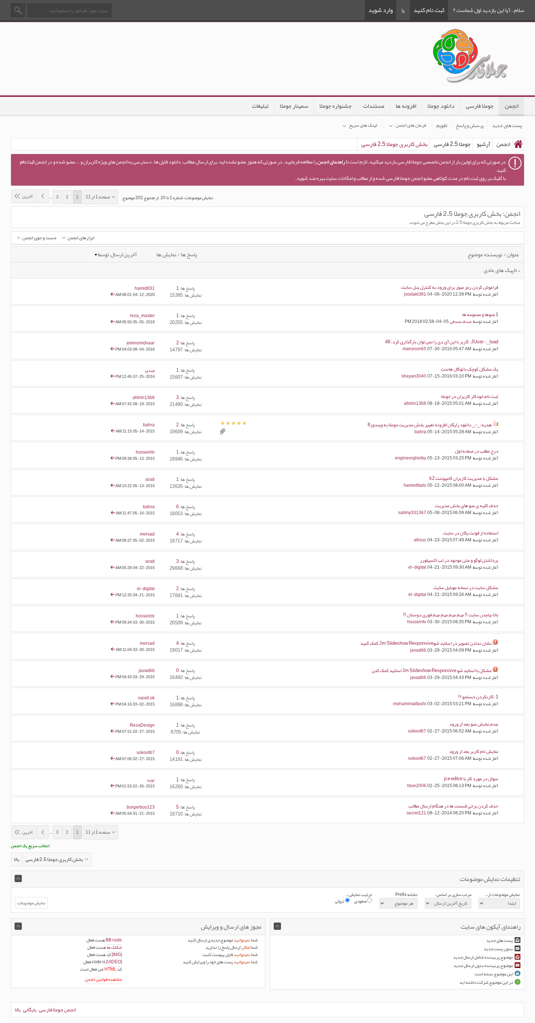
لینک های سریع (363, 125)
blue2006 (416, 785)
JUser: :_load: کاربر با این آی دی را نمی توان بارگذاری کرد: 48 (441, 342)
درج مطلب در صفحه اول (476, 451)
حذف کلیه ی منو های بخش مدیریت (466, 505)
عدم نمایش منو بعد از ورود (473, 724)
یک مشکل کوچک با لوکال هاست (469, 369)
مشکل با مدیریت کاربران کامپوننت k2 (463, 478)
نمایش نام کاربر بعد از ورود (473, 751)
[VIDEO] (114, 961)
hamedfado (415, 485)
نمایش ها (166, 254)
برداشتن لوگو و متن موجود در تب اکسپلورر (459, 560)
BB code (114, 940)
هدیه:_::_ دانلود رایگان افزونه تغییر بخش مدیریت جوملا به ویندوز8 (430, 425)
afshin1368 (415, 403)
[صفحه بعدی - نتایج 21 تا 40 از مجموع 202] (43, 196)
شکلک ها (114, 947)
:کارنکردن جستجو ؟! (476, 697)
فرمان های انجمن (411, 125)
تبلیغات (260, 106)
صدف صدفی (460, 321)
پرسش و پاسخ (470, 125)
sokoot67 (417, 731)
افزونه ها (406, 106)
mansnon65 (414, 348)
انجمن (512, 106)
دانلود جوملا (441, 106)
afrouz (420, 540)
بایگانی (29, 1009)
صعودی (360, 901)
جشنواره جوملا (336, 106)
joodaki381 (415, 294)
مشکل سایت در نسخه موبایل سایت (465, 587)
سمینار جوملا (294, 106)
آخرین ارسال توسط (117, 254)
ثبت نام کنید (428, 10)
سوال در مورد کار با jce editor (471, 778)
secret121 (416, 813)
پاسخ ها (189, 254)
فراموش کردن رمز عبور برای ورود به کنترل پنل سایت (449, 287)
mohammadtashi (409, 703)
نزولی (340, 901)
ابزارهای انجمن (80, 238)
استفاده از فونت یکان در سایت (470, 533)
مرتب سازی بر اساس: (453, 894)
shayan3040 (413, 376)
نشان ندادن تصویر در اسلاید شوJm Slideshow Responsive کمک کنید (426, 643)
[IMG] (117, 954)
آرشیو (483, 144)
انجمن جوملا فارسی (57, 1009)
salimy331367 (412, 512)
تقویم (441, 125)
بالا (16, 859)
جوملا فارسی (480, 106)
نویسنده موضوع (485, 254)
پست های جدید (507, 125)
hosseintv (416, 621)
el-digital (417, 567)
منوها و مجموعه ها (478, 314)
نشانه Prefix (406, 894)
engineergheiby (410, 458)
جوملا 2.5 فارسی (452, 144)
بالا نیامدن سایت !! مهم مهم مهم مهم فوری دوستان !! (450, 615)
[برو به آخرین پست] (112, 294)
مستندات (373, 106)
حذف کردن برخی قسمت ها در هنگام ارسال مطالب (453, 806)
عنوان (513, 254)
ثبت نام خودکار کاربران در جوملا (469, 396)
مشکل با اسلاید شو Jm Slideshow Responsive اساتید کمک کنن (432, 670)
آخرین (27, 196)
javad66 (418, 650)
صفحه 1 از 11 (98, 197)
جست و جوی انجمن (39, 238)
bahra (420, 431)
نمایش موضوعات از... (502, 894)
